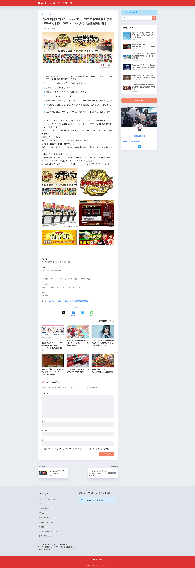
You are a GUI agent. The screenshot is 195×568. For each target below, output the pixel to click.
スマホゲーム (46, 522)
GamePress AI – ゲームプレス (55, 3)
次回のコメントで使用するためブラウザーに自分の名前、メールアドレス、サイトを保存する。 (77, 449)
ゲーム (111, 321)
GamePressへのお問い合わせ (98, 500)
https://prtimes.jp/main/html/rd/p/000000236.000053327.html (70, 301)
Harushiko (139, 135)
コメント (46, 393)
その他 (43, 527)
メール (44, 430)
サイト (44, 440)
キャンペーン (46, 508)
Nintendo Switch (47, 499)
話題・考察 (45, 536)
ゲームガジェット (47, 517)
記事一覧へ (139, 101)
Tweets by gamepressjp (131, 141)
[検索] (154, 18)
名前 (43, 421)
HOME (98, 559)
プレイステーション (48, 531)
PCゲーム (44, 504)
